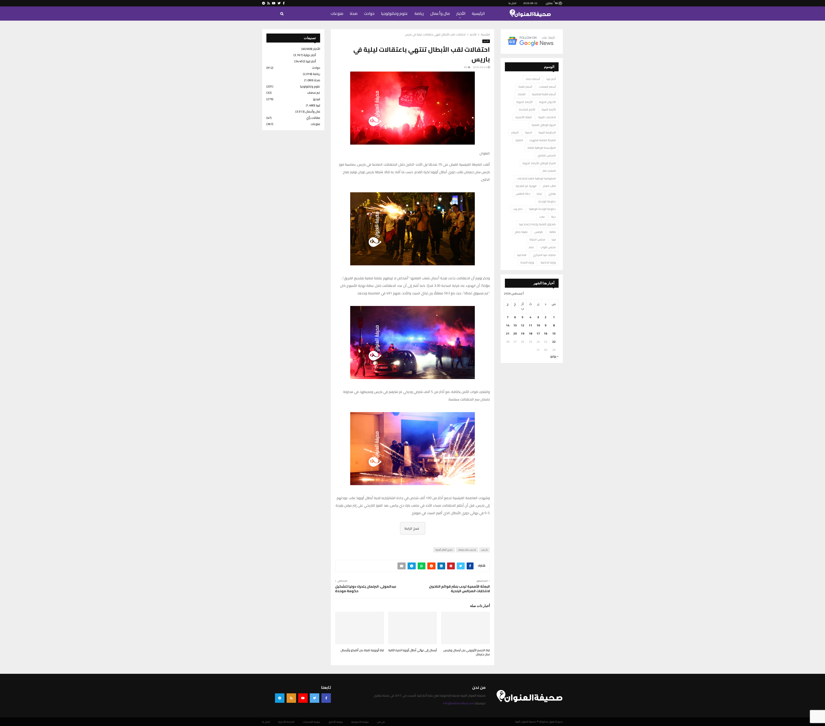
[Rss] (291, 698)
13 (515, 325)
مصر (531, 247)
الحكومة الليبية (547, 132)
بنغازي (552, 193)
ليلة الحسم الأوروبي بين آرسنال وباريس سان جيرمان (466, 652)
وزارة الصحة (527, 262)
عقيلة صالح (521, 231)
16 (545, 333)
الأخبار (460, 13)
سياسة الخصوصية (360, 722)
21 (507, 333)
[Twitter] (314, 698)
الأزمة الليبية (549, 109)
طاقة (552, 231)
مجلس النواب (548, 247)
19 (522, 333)
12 (522, 325)
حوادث (369, 13)
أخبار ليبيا (551, 78)
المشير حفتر (549, 170)
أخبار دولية (309, 55)
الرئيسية (478, 13)
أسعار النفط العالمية (544, 94)
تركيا (539, 193)
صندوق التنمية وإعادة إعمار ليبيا (537, 224)
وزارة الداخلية (548, 262)
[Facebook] (326, 698)
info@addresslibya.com (458, 703)
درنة (553, 216)
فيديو (316, 99)
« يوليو (554, 356)
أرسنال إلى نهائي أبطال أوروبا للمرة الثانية (412, 650)
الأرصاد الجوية (524, 101)
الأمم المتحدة (527, 109)
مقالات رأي (313, 118)
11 (530, 325)
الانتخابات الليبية (547, 117)
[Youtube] (303, 698)
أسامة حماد (533, 78)
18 (530, 333)
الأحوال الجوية (547, 101)
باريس (484, 550)
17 (538, 333)
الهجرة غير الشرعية (526, 185)
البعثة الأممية (523, 117)
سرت (542, 216)
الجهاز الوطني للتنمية (544, 124)
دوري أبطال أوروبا (444, 550)
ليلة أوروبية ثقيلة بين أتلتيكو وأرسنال (362, 650)
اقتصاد (522, 94)
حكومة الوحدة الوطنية (542, 208)
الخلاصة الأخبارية (286, 722)
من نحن (381, 722)
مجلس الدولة (537, 239)
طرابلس (538, 231)
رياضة (419, 13)
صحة (354, 13)
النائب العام (549, 185)
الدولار (515, 132)
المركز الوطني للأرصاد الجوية (539, 163)
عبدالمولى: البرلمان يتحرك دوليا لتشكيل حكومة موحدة (365, 588)
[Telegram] (279, 698)
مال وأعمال (440, 13)
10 (538, 325)
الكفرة (519, 140)
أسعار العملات (547, 86)
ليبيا (554, 239)
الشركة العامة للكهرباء (542, 140)
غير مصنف (313, 92)
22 (554, 341)
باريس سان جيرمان (467, 550)
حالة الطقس (523, 193)
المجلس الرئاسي (546, 155)
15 (554, 333)
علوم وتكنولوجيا (394, 13)
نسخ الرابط (412, 528)
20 (515, 333)
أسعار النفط (525, 86)
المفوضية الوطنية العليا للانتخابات (536, 178)
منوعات (337, 13)
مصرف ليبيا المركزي (544, 254)
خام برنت (517, 208)
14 (507, 325)
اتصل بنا (512, 3)
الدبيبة (528, 132)
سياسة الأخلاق (335, 722)
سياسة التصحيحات (311, 722)
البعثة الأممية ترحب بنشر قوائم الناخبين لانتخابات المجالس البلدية (459, 588)
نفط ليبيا (521, 254)
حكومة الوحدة (547, 201)
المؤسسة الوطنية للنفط (542, 147)
